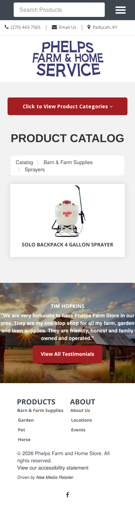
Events (78, 430)
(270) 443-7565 (26, 27)
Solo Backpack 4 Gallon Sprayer (67, 244)
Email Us (67, 27)
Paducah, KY (105, 27)
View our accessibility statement (53, 467)
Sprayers (35, 169)
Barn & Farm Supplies (68, 161)
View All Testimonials (67, 354)
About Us (80, 410)
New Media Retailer (54, 477)
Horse (24, 439)
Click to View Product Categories (66, 106)
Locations (81, 420)
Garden (26, 420)
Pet (21, 430)
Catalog (24, 161)
